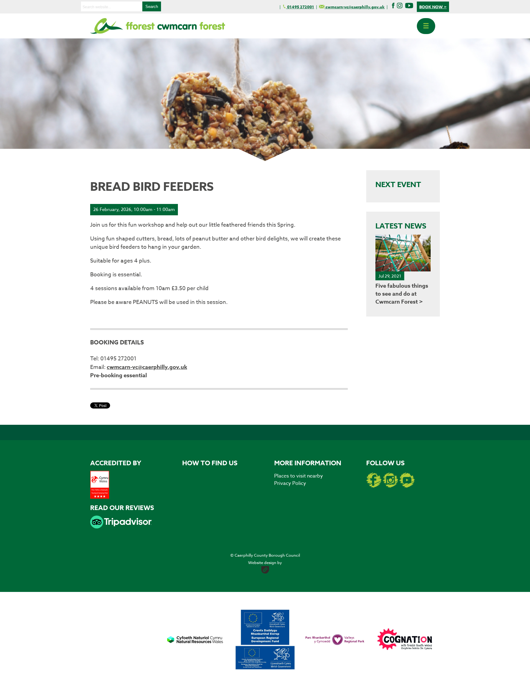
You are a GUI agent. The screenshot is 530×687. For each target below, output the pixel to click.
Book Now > (433, 7)
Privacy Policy (290, 483)
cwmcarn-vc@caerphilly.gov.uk (147, 367)
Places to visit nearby (298, 476)
